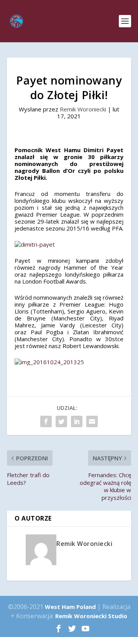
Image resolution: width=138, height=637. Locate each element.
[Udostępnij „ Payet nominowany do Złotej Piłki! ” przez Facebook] (46, 421)
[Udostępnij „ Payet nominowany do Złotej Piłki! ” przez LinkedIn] (76, 421)
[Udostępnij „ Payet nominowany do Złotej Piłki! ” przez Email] (92, 421)
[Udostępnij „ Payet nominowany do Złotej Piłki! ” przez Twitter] (61, 421)
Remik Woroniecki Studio (91, 616)
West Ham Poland (70, 606)
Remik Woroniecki (83, 109)
